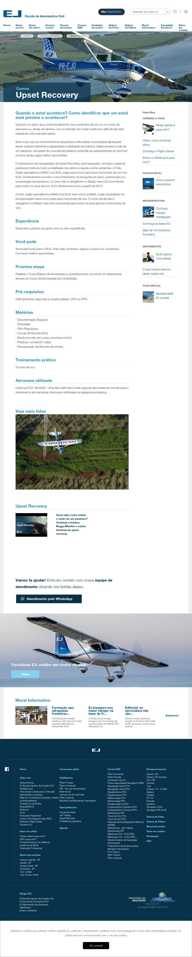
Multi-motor (65, 791)
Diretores (24, 809)
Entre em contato (156, 831)
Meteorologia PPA (116, 800)
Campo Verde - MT (29, 865)
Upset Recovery (67, 818)
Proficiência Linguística (70, 821)
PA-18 (150, 797)
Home (6, 25)
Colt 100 (151, 779)
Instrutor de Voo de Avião (72, 794)
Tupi (149, 785)
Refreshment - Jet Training (120, 827)
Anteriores (172, 715)
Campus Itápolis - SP (30, 859)
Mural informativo (156, 826)
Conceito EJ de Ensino (30, 803)
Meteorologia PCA (116, 797)
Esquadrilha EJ (27, 806)
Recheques (153, 836)
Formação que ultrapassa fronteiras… (63, 711)
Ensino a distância (28, 910)
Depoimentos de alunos (31, 794)
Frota (22, 812)
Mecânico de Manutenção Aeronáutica (78, 800)
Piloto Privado (66, 782)
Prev (19, 454)
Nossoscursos (50, 26)
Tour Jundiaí (26, 871)
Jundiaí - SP (25, 862)
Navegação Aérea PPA (119, 788)
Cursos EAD (114, 769)
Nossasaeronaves (66, 26)
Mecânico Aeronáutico (118, 848)
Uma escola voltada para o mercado (37, 791)
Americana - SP (27, 868)
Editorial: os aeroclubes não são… (136, 711)
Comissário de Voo (117, 779)
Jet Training (65, 815)
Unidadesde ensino (97, 26)
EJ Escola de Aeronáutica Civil (34, 901)
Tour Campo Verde (29, 874)
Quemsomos (19, 26)
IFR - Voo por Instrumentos (73, 788)
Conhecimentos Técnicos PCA (122, 806)
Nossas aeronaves (156, 769)
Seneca (150, 791)
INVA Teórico (114, 854)
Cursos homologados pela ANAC (36, 818)
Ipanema (151, 803)
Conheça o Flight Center (158, 151)
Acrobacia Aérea (68, 812)
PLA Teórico (114, 851)
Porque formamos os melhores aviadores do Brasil (35, 844)
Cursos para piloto (69, 769)
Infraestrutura (26, 788)
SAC (149, 840)
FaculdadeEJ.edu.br (167, 26)
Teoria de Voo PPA (117, 818)
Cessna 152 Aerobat (157, 776)
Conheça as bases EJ (156, 223)
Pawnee (150, 800)
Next (126, 454)
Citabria (150, 794)
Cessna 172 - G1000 (157, 788)
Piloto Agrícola (67, 797)
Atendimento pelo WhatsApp (49, 599)
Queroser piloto (34, 26)
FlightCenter (25, 907)
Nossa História (27, 782)
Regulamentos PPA (117, 794)
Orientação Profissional (31, 848)
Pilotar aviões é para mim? (32, 836)
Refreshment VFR (116, 812)
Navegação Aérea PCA (119, 785)
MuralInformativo (148, 26)
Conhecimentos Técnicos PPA (122, 809)
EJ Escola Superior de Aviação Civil (37, 785)
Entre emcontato (183, 27)
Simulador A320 (154, 806)
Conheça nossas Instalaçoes (163, 213)
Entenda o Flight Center (31, 821)
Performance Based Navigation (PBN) (126, 782)
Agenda (64, 827)
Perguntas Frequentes (30, 815)
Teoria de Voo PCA (117, 815)
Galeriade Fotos (114, 26)
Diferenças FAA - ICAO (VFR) (121, 836)
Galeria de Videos (156, 821)
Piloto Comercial (67, 785)
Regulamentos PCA (117, 791)
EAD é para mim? (28, 839)
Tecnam (150, 782)
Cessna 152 (152, 773)
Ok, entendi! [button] (96, 945)
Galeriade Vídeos (130, 26)
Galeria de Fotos (155, 816)
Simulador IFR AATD (156, 809)
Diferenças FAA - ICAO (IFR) (121, 833)
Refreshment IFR (116, 830)
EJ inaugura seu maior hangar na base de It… (100, 711)
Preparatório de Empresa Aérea (123, 845)
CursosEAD (82, 26)
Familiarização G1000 (118, 803)
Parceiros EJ (26, 824)
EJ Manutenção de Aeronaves (34, 904)
